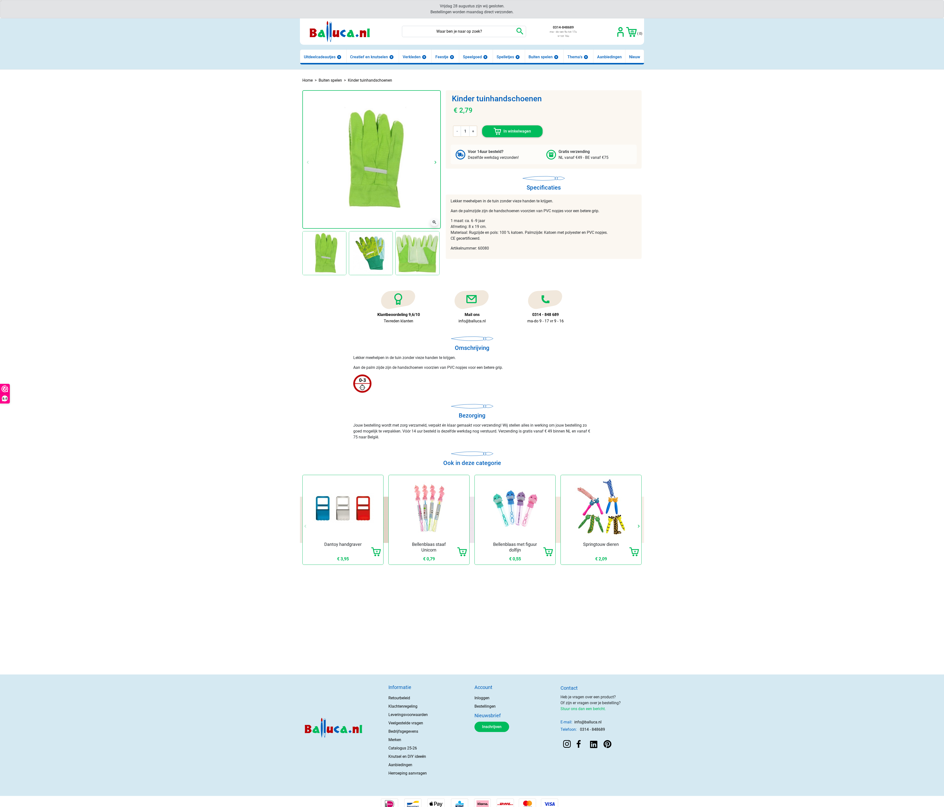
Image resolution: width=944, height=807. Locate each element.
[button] (631, 31)
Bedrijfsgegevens (403, 731)
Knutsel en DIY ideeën (407, 756)
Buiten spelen (330, 80)
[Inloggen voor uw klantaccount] (620, 31)
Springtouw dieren (601, 544)
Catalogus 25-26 (402, 748)
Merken (394, 739)
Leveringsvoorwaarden (408, 714)
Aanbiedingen (400, 764)
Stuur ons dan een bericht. (583, 708)
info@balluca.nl (588, 722)
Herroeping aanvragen (407, 773)
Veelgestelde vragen (405, 723)
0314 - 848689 (592, 729)
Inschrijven (492, 726)
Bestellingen (485, 706)
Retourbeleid (399, 698)
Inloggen (481, 698)
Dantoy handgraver (343, 544)
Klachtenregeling (402, 706)
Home (307, 80)
